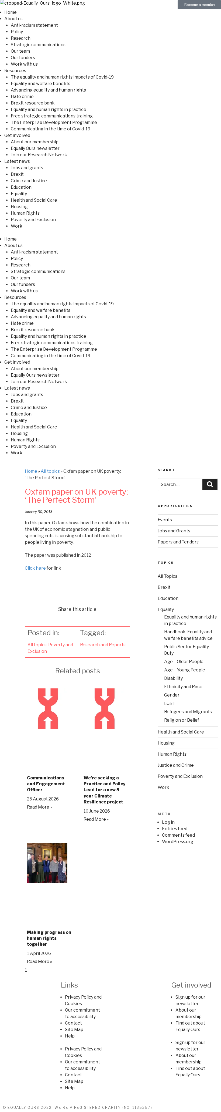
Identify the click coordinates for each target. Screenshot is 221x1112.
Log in (168, 822)
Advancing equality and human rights (48, 90)
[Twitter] (137, 988)
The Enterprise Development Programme (54, 122)
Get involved (17, 135)
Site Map (74, 1029)
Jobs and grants (27, 167)
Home (10, 12)
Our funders (23, 57)
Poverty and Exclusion (33, 219)
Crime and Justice (29, 180)
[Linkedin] (151, 988)
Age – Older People (183, 661)
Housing (19, 206)
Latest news (17, 161)
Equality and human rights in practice (48, 109)
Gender (171, 695)
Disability (173, 678)
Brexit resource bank (33, 103)
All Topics (167, 576)
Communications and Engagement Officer (46, 784)
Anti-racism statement (34, 25)
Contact (73, 1023)
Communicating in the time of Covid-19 (50, 128)
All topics (50, 471)
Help (70, 1036)
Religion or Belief (181, 720)
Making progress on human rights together (49, 938)
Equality (19, 193)
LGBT (169, 703)
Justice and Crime (176, 765)
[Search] (209, 484)
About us (13, 18)
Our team (20, 51)
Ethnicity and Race (183, 686)
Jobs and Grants (174, 530)
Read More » (39, 807)
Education (21, 187)
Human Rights (25, 213)
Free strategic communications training (52, 116)
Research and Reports (103, 644)
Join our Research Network (39, 154)
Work (16, 226)
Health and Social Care (34, 200)
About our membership (34, 141)
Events (165, 519)
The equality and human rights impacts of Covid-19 (62, 77)
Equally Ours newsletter (35, 148)
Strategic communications (38, 44)
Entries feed (174, 828)
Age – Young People (184, 669)
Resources (15, 70)
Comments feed (178, 835)
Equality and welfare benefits (40, 83)
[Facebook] (122, 988)
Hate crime (22, 96)
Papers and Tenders (178, 542)
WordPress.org (177, 841)
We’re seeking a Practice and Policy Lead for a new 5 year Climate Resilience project (104, 790)
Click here (35, 568)
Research (20, 38)
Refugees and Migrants (188, 711)
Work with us (24, 64)
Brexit (17, 174)
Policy (17, 31)
